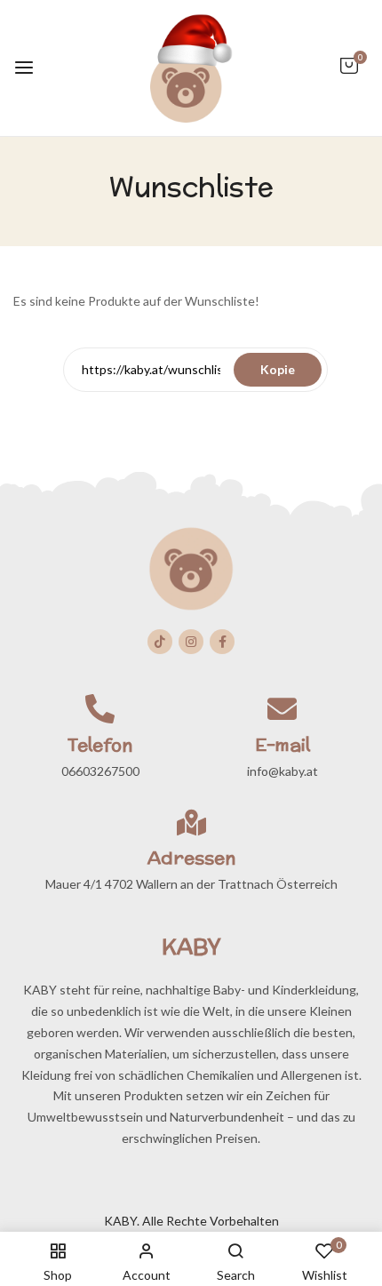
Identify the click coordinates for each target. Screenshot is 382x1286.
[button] (349, 74)
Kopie (277, 369)
